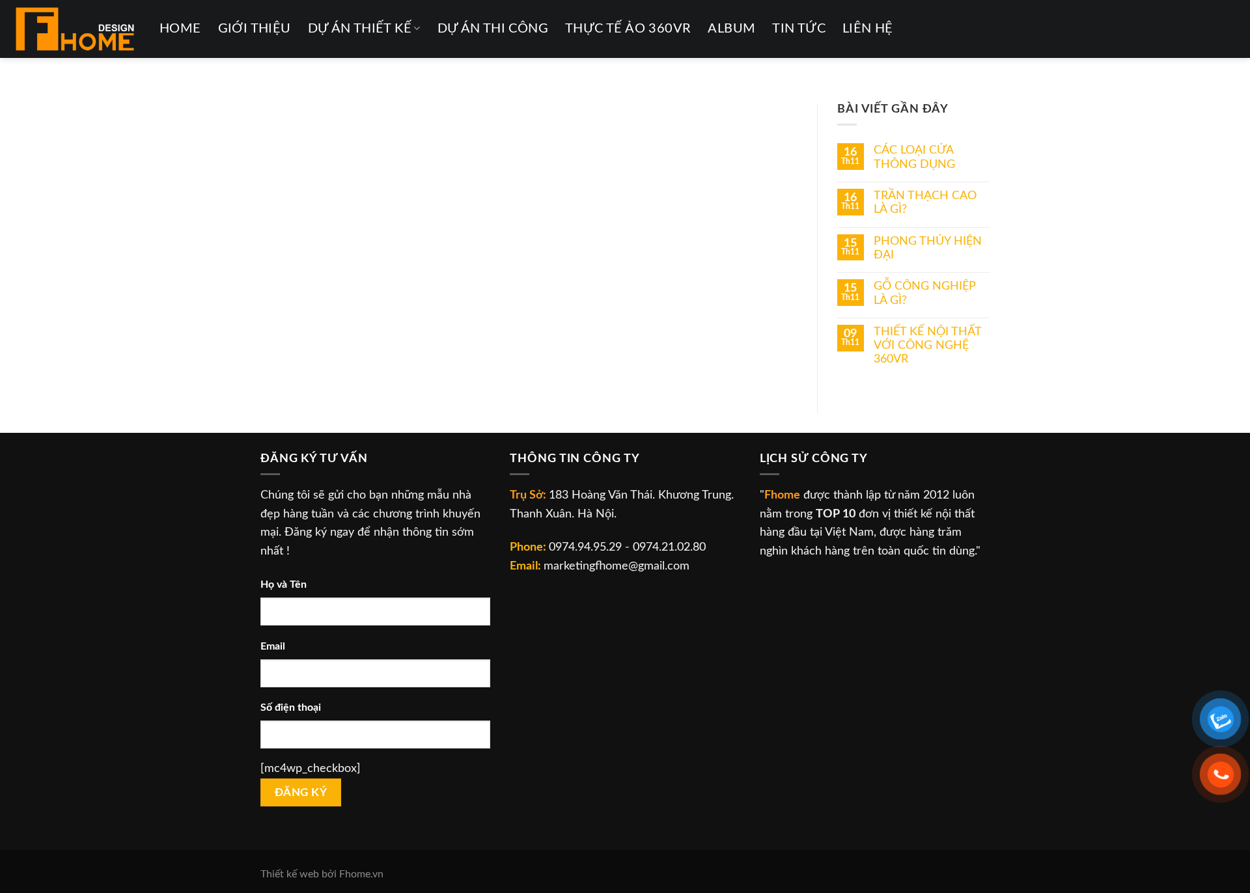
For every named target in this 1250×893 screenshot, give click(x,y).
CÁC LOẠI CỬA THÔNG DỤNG (914, 156)
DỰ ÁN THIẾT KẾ (359, 28)
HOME (180, 28)
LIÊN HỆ (867, 28)
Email (272, 646)
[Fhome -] (75, 29)
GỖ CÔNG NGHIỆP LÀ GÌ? (925, 293)
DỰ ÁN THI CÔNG (493, 28)
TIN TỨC (799, 28)
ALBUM (731, 28)
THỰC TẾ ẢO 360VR (628, 28)
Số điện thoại (290, 707)
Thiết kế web (289, 874)
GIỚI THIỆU (254, 28)
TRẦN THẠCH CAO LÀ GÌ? (925, 202)
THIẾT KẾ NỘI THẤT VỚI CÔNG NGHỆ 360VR (927, 345)
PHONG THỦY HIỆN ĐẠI (928, 248)
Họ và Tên (283, 584)
